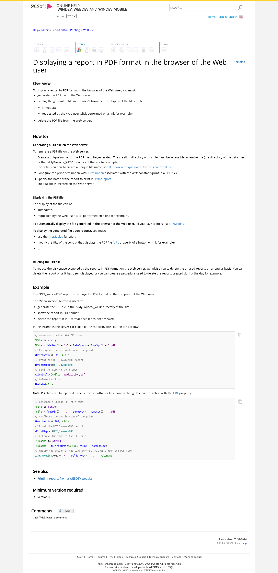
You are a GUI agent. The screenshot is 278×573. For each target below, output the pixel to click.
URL (116, 242)
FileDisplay (176, 224)
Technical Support (136, 557)
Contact (176, 557)
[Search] (240, 7)
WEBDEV (117, 570)
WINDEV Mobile (130, 570)
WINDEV (148, 570)
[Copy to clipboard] (240, 335)
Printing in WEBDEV (82, 30)
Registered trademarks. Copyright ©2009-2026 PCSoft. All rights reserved (139, 563)
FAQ (110, 557)
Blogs (119, 557)
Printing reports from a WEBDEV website (64, 478)
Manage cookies (193, 557)
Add (67, 511)
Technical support (159, 557)
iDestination (96, 173)
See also (239, 62)
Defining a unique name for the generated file (140, 167)
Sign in (223, 17)
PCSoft (79, 557)
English (233, 17)
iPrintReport (102, 179)
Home (212, 17)
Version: (61, 16)
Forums (101, 557)
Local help (241, 543)
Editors (45, 30)
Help (36, 30)
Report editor (60, 30)
